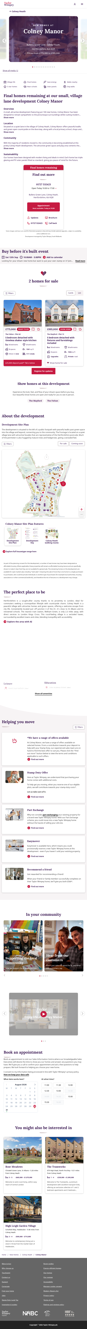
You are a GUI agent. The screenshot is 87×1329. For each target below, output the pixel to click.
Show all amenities (43, 693)
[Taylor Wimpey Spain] (6, 1314)
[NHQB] (47, 1314)
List (79, 293)
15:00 (70, 1096)
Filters (10, 293)
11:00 (46, 1085)
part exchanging (50, 814)
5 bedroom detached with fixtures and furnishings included (60, 340)
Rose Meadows (14, 1166)
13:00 (58, 1091)
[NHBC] (30, 1313)
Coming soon (77, 443)
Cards (70, 293)
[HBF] (69, 1314)
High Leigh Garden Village (20, 1225)
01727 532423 (43, 184)
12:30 (46, 1091)
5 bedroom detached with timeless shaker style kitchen (20, 339)
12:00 (70, 1085)
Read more (80, 261)
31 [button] (7, 1110)
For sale (63, 443)
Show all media (10, 70)
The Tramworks (56, 1166)
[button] (58, 480)
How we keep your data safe (16, 1074)
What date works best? (14, 1079)
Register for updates (43, 371)
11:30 (58, 1085)
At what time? (47, 1079)
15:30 (46, 1102)
